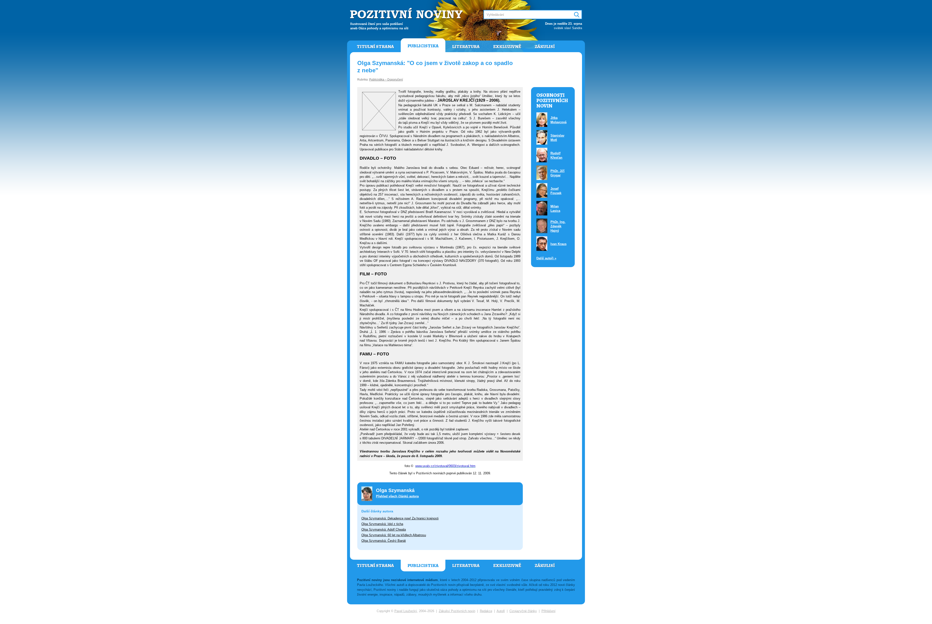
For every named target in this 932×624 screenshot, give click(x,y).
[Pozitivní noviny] (407, 13)
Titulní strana (375, 46)
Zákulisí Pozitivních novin (457, 611)
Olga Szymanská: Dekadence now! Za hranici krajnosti (400, 518)
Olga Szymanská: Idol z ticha (382, 524)
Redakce (486, 611)
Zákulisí (545, 46)
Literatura (466, 46)
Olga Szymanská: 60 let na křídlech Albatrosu (393, 535)
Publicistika (423, 46)
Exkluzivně (507, 46)
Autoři (501, 611)
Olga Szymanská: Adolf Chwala (383, 529)
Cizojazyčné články (523, 611)
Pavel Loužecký (405, 611)
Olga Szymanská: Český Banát (383, 540)
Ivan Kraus (558, 244)
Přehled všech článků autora (397, 496)
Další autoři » (546, 258)
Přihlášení (548, 611)
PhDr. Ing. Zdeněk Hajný (558, 226)
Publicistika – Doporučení (386, 79)
